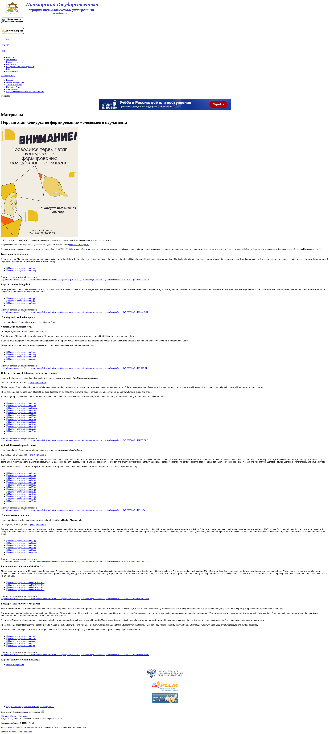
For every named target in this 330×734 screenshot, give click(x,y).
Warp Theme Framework (21, 732)
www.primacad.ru (15, 727)
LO (3, 51)
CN (3, 45)
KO (8, 45)
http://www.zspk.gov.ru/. (79, 245)
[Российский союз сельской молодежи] (165, 686)
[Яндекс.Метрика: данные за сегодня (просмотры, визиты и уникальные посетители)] (18, 716)
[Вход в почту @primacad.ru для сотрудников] (43, 712)
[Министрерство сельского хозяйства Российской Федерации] (165, 698)
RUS (3, 39)
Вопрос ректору (8, 76)
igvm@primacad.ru (37, 331)
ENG (8, 39)
